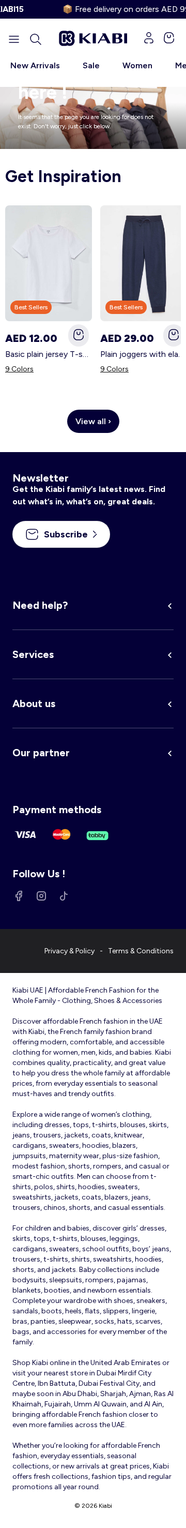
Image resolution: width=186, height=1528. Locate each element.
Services (33, 654)
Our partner (41, 752)
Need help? (40, 605)
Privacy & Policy (69, 951)
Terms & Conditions (141, 951)
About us (33, 703)
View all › (93, 421)
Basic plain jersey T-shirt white (48, 354)
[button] (35, 39)
